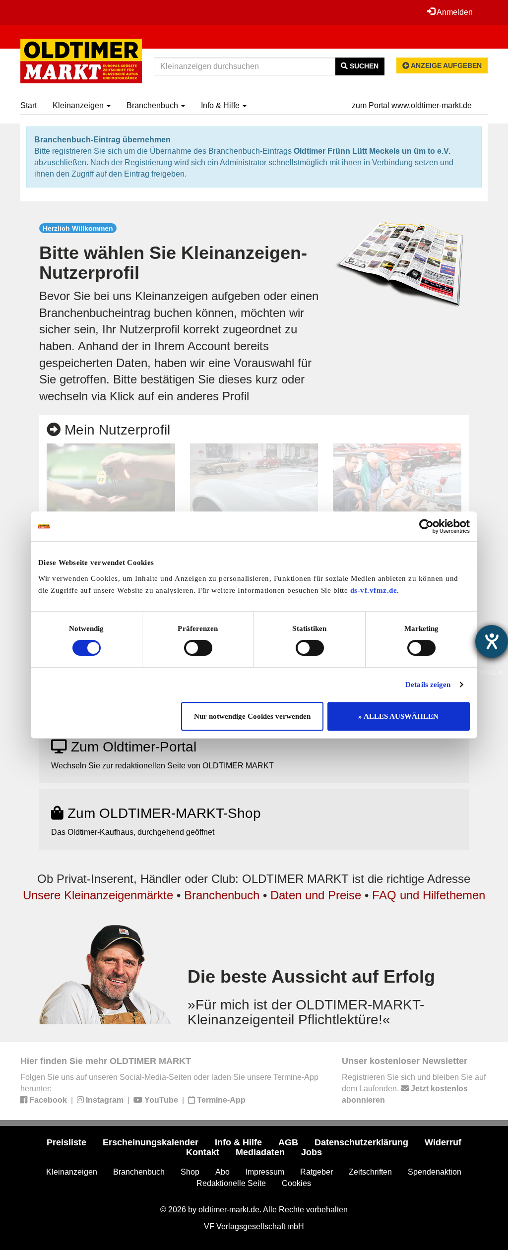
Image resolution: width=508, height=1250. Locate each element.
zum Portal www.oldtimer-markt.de (412, 105)
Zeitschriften (370, 1172)
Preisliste (66, 1142)
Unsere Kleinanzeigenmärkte (98, 895)
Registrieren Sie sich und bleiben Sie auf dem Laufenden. (414, 1088)
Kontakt (202, 1152)
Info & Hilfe (221, 105)
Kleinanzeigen (79, 105)
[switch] (198, 648)
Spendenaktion (434, 1172)
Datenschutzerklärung (361, 1142)
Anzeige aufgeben (445, 65)
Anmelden (454, 12)
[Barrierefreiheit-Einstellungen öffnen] (491, 641)
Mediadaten (260, 1152)
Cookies (296, 1183)
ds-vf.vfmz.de (373, 590)
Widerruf (443, 1142)
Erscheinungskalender (150, 1142)
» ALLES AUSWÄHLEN (398, 716)
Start (28, 105)
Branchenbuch (153, 105)
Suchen (363, 66)
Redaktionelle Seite (231, 1183)
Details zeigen (427, 684)
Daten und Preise (315, 895)
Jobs (311, 1152)
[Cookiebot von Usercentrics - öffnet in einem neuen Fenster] (426, 526)
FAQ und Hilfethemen (428, 895)
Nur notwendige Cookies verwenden (252, 716)
